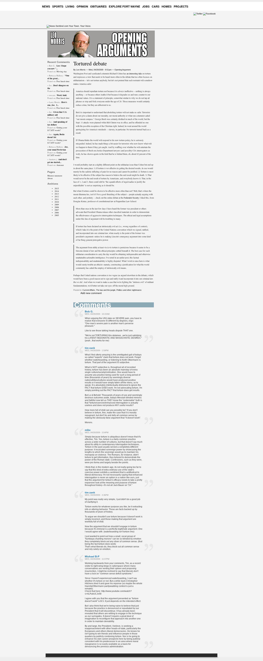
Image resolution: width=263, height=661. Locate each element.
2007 (57, 210)
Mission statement (54, 175)
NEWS (46, 6)
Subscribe (214, 6)
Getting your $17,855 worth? (57, 129)
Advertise (200, 6)
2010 (57, 201)
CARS (155, 6)
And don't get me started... (57, 161)
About (50, 178)
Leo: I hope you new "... (56, 67)
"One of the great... (58, 77)
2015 (57, 188)
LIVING (69, 6)
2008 (57, 207)
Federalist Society (131, 197)
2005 (57, 215)
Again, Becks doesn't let (55, 136)
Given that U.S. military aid (57, 113)
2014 (57, 191)
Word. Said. (62, 95)
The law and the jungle (105, 290)
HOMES (167, 6)
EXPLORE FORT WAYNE (124, 6)
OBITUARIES (98, 6)
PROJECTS (181, 6)
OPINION (82, 6)
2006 (57, 212)
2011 (57, 199)
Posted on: (52, 71)
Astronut (60, 165)
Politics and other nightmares (129, 290)
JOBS (146, 6)
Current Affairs (88, 290)
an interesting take (134, 73)
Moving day (62, 71)
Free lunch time (63, 81)
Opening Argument (123, 70)
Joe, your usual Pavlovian (57, 148)
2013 (57, 193)
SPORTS (57, 6)
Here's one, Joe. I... (57, 104)
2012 (57, 196)
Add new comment (91, 293)
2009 (57, 204)
